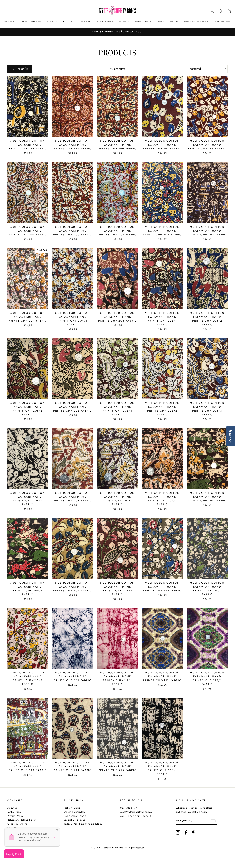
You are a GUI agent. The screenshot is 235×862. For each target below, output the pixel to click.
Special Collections (31, 21)
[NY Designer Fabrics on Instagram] (178, 832)
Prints (161, 21)
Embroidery (84, 21)
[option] (117, 32)
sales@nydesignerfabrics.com (136, 812)
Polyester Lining (223, 21)
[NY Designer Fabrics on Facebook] (186, 832)
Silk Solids (9, 21)
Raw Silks (52, 21)
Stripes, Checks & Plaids (196, 21)
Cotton (174, 21)
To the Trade (14, 812)
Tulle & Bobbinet (104, 21)
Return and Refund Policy (21, 820)
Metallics (67, 21)
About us (12, 808)
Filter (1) (22, 69)
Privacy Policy (15, 816)
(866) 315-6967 (128, 808)
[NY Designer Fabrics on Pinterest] (193, 832)
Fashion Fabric (72, 808)
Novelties (124, 21)
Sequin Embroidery (74, 812)
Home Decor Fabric (75, 816)
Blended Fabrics (143, 21)
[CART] (228, 11)
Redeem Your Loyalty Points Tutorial (83, 824)
